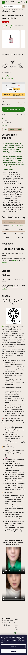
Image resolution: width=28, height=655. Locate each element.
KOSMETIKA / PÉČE (17, 225)
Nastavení (13, 646)
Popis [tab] (5, 129)
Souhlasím (13, 651)
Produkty (16, 625)
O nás (15, 623)
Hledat (23, 6)
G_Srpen (16, 89)
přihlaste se (15, 260)
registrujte (4, 262)
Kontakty (16, 629)
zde (2, 642)
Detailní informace (6, 72)
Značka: (21, 114)
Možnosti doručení (8, 78)
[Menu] (3, 2)
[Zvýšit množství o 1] (24, 103)
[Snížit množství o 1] (17, 103)
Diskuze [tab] (19, 129)
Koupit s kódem (13, 91)
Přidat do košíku (12, 109)
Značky (16, 627)
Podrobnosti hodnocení (8, 28)
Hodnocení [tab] (12, 129)
